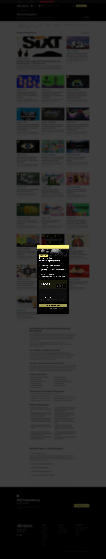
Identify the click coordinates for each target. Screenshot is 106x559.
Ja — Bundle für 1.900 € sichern (53, 305)
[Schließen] (67, 249)
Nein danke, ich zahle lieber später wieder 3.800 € (53, 310)
